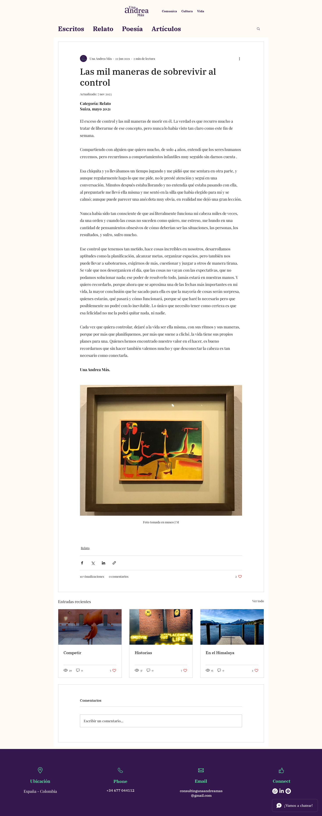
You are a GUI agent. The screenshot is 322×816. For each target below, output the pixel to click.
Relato (103, 29)
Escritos (71, 29)
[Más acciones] (239, 58)
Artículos (166, 29)
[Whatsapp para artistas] (275, 791)
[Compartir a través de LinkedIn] (103, 563)
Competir (72, 652)
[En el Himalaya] (232, 627)
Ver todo (258, 601)
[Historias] (161, 627)
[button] (258, 28)
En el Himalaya (220, 652)
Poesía (132, 29)
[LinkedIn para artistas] (281, 791)
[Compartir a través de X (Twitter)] (93, 563)
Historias (143, 652)
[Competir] (90, 627)
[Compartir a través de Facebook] (82, 563)
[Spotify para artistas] (288, 791)
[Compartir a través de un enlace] (114, 563)
